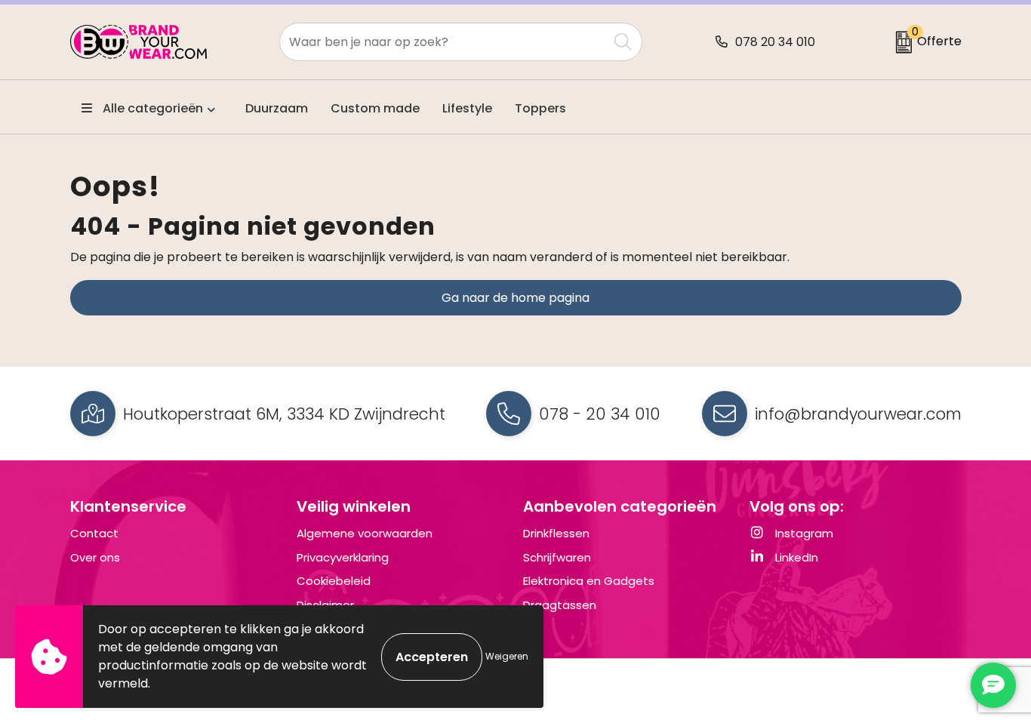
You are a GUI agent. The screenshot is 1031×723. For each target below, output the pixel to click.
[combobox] (444, 41)
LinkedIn (795, 557)
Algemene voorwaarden (364, 533)
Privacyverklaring (343, 557)
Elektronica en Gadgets (588, 581)
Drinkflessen (556, 533)
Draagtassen (559, 605)
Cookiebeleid (334, 581)
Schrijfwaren (557, 557)
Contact (94, 533)
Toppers (540, 108)
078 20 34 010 (775, 42)
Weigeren (506, 656)
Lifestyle (467, 108)
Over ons (95, 557)
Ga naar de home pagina (515, 297)
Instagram (802, 533)
